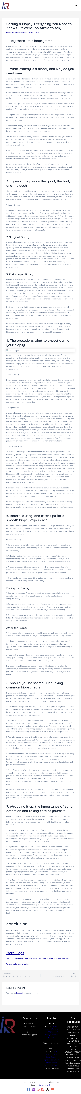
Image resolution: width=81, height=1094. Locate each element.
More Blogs (15, 953)
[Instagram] (33, 1089)
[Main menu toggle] (76, 5)
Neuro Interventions (72, 1063)
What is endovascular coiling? (18, 964)
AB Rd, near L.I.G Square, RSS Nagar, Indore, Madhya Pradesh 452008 (51, 1032)
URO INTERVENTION (73, 1044)
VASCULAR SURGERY (73, 1052)
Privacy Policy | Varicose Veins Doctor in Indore (73, 1068)
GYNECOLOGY (72, 1027)
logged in (20, 993)
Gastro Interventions (73, 1060)
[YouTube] (52, 1089)
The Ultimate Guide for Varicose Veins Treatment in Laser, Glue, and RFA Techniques (40, 958)
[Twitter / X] (47, 1089)
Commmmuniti (44, 1085)
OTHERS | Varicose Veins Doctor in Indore (73, 1032)
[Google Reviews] (38, 1089)
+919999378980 (30, 1026)
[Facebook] (28, 1089)
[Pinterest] (43, 1089)
